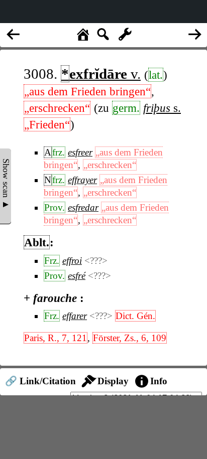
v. (101, 74)
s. (162, 107)
